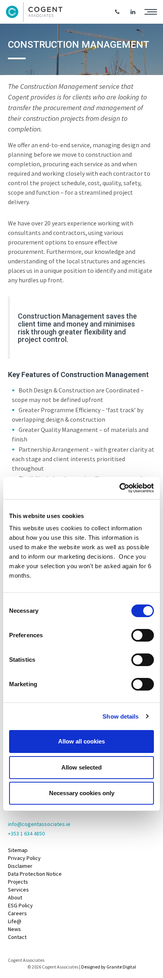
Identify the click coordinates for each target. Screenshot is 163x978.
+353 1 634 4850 (26, 833)
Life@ (14, 921)
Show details (120, 716)
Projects (18, 881)
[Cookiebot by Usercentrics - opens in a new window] (119, 488)
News (14, 929)
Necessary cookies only (81, 793)
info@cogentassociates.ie (39, 824)
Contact (17, 936)
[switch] (142, 635)
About (15, 897)
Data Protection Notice (35, 873)
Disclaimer (20, 865)
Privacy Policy (24, 858)
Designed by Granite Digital (108, 967)
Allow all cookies (81, 741)
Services (18, 889)
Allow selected (81, 767)
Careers (17, 913)
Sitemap (18, 850)
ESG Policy (20, 905)
